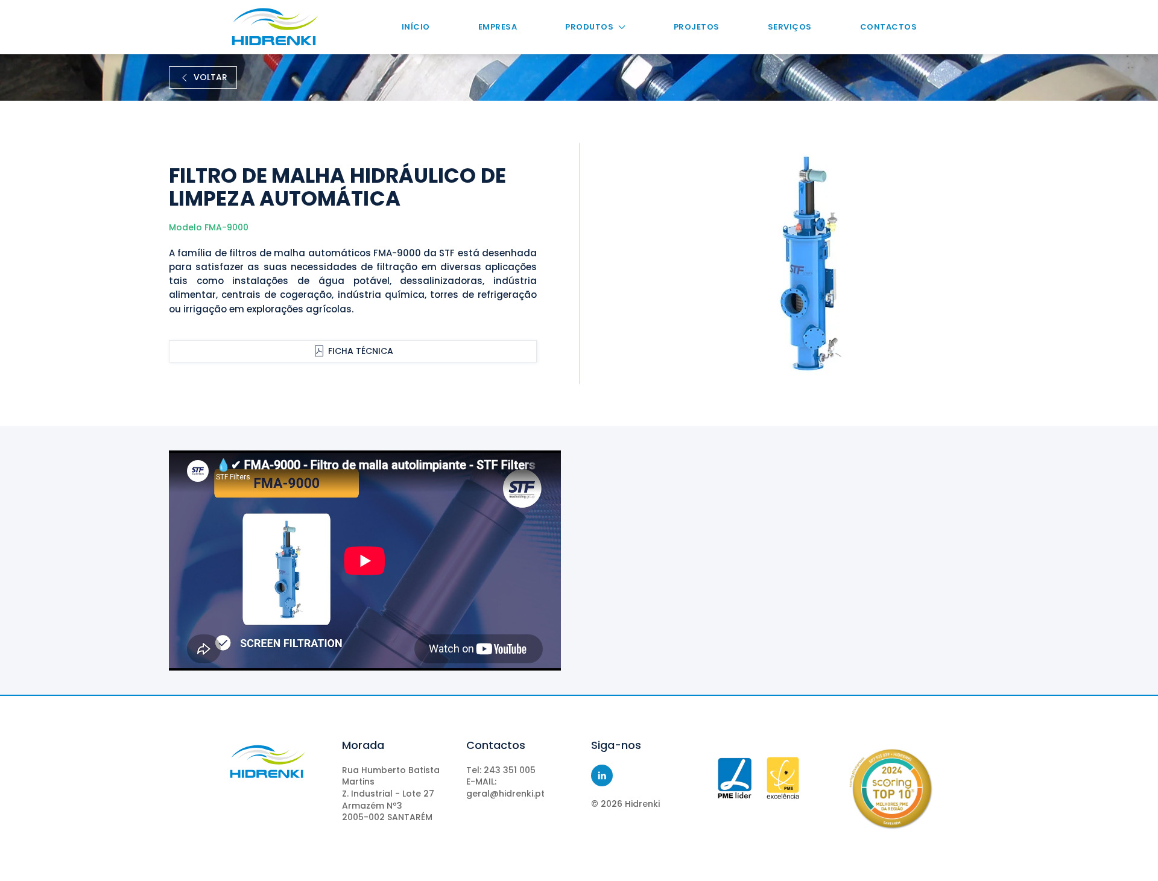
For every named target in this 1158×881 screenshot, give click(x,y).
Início (416, 27)
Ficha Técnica (360, 351)
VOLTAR (210, 77)
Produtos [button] (589, 27)
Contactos (888, 27)
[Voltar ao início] (274, 27)
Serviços (790, 27)
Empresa (497, 27)
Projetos (697, 27)
